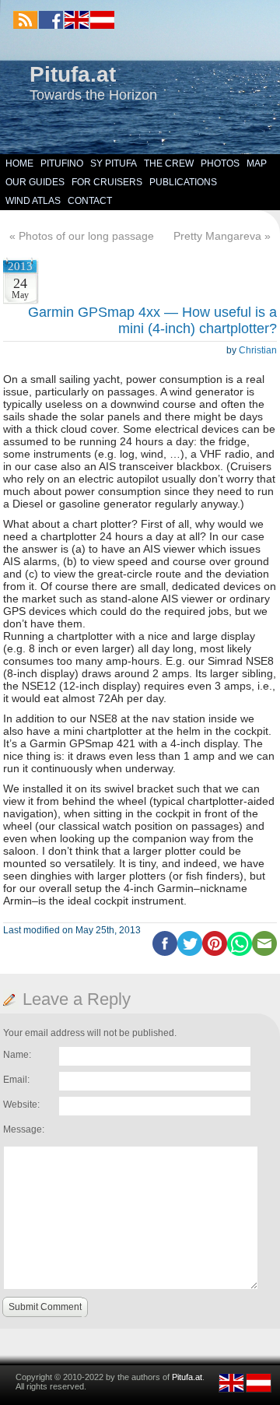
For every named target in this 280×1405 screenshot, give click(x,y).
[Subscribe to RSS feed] (25, 20)
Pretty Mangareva (217, 236)
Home (19, 163)
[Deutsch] (101, 25)
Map (257, 163)
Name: (17, 1054)
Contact (90, 200)
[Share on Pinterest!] (214, 952)
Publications (183, 182)
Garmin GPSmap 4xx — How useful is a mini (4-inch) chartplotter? (152, 320)
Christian (258, 350)
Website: (21, 1104)
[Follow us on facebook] (51, 20)
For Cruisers (107, 182)
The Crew (169, 163)
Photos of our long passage (86, 236)
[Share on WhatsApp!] (239, 952)
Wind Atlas (33, 200)
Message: (23, 1129)
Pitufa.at (73, 74)
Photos (220, 163)
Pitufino (61, 163)
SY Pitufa (113, 163)
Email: (16, 1079)
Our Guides (35, 182)
